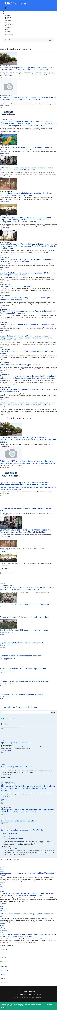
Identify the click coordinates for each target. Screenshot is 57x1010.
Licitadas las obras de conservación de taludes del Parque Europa (26, 147)
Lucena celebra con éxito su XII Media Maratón (18, 707)
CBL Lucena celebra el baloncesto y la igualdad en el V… (22, 694)
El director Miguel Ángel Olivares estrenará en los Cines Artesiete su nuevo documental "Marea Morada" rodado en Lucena (27, 894)
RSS (43, 997)
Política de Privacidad (25, 997)
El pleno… (4, 552)
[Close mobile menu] (3, 13)
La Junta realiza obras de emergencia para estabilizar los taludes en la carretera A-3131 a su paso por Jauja (27, 260)
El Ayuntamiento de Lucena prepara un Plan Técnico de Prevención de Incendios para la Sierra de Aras (28, 312)
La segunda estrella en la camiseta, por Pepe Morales (21, 365)
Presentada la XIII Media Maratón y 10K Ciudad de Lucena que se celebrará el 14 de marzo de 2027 (26, 298)
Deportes (2, 583)
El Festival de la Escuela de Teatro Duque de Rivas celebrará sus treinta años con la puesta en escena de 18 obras (28, 935)
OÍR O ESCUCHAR (10, 848)
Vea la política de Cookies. (17, 1006)
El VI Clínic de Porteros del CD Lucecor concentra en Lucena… (24, 630)
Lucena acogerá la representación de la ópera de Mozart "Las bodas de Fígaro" (28, 874)
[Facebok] (6, 8)
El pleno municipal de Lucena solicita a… (17, 766)
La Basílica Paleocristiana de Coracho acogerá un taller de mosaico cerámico (26, 915)
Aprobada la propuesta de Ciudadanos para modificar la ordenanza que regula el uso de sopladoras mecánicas (27, 194)
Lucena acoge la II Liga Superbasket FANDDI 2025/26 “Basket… (25, 681)
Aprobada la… (5, 536)
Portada (8, 40)
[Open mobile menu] (3, 12)
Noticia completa (7, 75)
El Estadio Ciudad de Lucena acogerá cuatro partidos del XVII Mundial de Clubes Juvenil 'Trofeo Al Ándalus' (27, 274)
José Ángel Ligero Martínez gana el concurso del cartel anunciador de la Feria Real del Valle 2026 (28, 390)
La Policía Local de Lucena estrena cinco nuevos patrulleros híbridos (27, 324)
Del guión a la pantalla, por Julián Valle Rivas (17, 286)
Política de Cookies (36, 997)
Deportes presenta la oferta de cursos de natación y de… (22, 643)
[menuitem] (7, 15)
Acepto (3, 1007)
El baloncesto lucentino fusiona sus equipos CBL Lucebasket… (24, 617)
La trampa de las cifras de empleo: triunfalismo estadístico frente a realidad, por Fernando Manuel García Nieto (26, 169)
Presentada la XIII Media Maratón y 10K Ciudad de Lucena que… (25, 604)
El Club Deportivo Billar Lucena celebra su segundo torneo (23, 668)
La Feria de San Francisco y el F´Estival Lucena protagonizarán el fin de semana (28, 352)
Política (3, 741)
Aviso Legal (16, 997)
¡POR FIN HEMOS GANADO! (14, 838)
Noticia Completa (6, 796)
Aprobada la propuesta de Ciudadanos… (17, 743)
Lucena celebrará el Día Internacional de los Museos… (21, 656)
